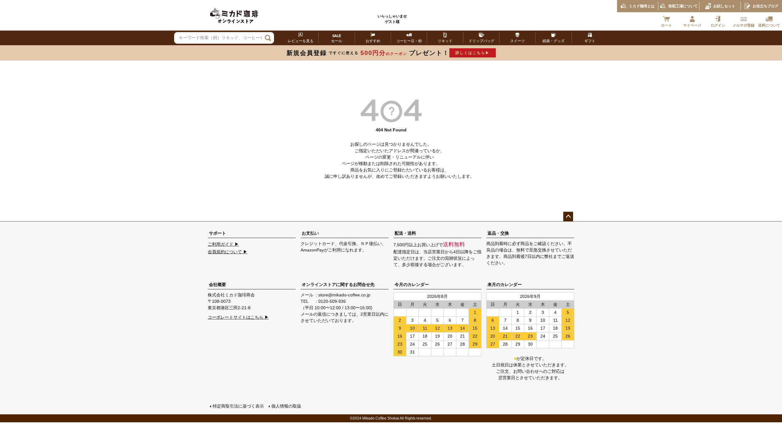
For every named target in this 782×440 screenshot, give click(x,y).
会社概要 (217, 284)
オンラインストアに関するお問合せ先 (338, 284)
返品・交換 (498, 233)
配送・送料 (405, 233)
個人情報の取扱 (286, 406)
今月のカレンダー (412, 284)
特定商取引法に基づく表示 (238, 406)
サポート (217, 233)
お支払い (310, 233)
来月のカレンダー (505, 284)
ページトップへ (568, 217)
